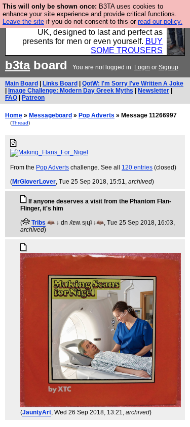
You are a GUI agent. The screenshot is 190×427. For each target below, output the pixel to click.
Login (142, 67)
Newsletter (153, 90)
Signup (168, 67)
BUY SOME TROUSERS (127, 46)
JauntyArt (36, 412)
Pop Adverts (97, 115)
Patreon (33, 97)
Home (13, 115)
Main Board (21, 83)
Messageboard (50, 115)
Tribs (38, 222)
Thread (20, 122)
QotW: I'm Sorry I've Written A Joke (132, 83)
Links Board (60, 83)
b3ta (17, 65)
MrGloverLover (34, 181)
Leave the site (23, 21)
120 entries (137, 167)
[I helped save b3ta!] (26, 222)
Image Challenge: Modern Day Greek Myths (70, 90)
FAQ (11, 97)
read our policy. (160, 21)
